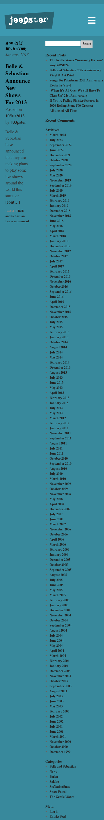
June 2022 (56, 150)
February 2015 (59, 332)
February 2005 (59, 600)
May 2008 (56, 499)
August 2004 (58, 630)
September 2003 (60, 686)
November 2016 (60, 281)
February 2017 (59, 271)
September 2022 (60, 145)
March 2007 (58, 524)
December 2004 (60, 610)
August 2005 (58, 574)
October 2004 (59, 620)
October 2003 (59, 681)
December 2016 (60, 276)
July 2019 (56, 190)
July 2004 (56, 635)
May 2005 (56, 590)
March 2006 (58, 544)
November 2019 (60, 180)
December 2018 (60, 210)
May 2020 (56, 175)
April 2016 (57, 301)
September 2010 (60, 463)
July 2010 (56, 473)
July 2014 (56, 352)
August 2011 (58, 443)
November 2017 (60, 251)
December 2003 (60, 671)
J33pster (18, 122)
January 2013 (59, 403)
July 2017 (56, 261)
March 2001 (58, 736)
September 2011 (60, 438)
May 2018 (56, 226)
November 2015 (60, 312)
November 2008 (60, 494)
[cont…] (12, 202)
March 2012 (58, 418)
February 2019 (59, 200)
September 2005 (60, 569)
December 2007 (60, 509)
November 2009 (60, 483)
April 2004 (57, 650)
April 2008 (57, 504)
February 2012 (59, 423)
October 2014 (59, 342)
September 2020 (60, 165)
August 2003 (58, 691)
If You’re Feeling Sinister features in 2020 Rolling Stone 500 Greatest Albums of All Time (74, 105)
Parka (54, 776)
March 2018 (58, 236)
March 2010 (58, 478)
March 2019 (58, 195)
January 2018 (59, 241)
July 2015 (56, 322)
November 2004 (60, 615)
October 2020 (59, 160)
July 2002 (56, 716)
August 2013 (58, 372)
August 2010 (58, 468)
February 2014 (59, 362)
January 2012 (59, 428)
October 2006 (59, 534)
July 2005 (56, 580)
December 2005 (60, 559)
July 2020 (56, 170)
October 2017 (59, 256)
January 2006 (59, 554)
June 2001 (56, 731)
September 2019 (60, 185)
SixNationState (60, 786)
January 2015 (59, 337)
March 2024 (58, 135)
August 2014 (58, 347)
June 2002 (56, 721)
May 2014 (56, 357)
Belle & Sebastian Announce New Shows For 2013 (17, 84)
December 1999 (60, 751)
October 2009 (59, 489)
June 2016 (56, 296)
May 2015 (56, 327)
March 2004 (58, 655)
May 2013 (56, 387)
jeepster (27, 20)
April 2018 (57, 231)
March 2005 (58, 595)
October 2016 (59, 286)
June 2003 (56, 701)
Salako (54, 781)
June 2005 (56, 585)
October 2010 (59, 458)
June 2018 (56, 221)
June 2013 (56, 382)
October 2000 (59, 746)
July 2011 (56, 448)
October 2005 (59, 564)
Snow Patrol (58, 791)
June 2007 (56, 519)
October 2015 (59, 317)
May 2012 (56, 413)
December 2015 (60, 306)
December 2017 (60, 246)
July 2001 (56, 726)
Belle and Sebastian (63, 766)
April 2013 (57, 392)
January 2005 (59, 605)
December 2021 (60, 155)
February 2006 (59, 549)
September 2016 (60, 291)
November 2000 (60, 741)
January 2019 (59, 205)
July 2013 (56, 377)
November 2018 (60, 215)
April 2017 (57, 266)
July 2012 (56, 408)
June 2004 (56, 640)
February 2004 (59, 660)
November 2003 (60, 676)
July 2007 (56, 514)
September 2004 (60, 625)
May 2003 (56, 706)
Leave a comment (17, 221)
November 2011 (60, 433)
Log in (54, 811)
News (53, 771)
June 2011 (56, 453)
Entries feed (58, 816)
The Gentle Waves (62, 796)
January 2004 (59, 666)
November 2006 (60, 529)
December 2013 (60, 367)
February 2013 (59, 397)
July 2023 (56, 140)
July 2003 (56, 696)
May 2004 (56, 645)
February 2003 (59, 711)
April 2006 (57, 539)
